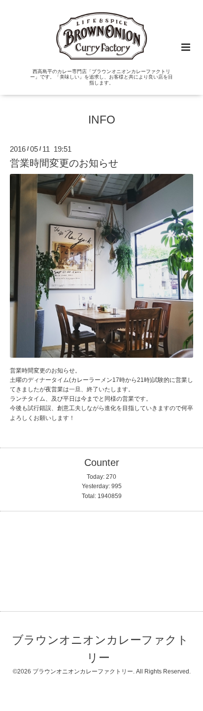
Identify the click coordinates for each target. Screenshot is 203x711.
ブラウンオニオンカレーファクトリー (100, 649)
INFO (101, 120)
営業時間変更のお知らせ (64, 163)
